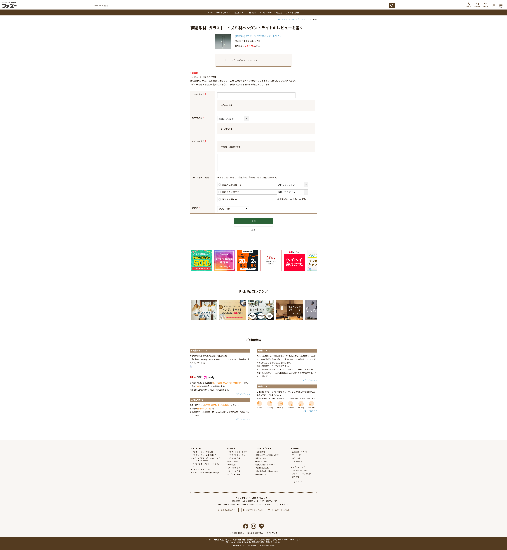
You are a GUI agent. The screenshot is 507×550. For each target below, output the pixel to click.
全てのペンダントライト (237, 455)
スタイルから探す (235, 458)
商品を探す (238, 12)
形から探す (232, 464)
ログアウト (296, 458)
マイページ (469, 5)
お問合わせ (477, 5)
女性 (304, 198)
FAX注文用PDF (261, 461)
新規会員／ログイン (300, 452)
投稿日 (196, 208)
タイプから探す (234, 468)
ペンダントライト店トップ (219, 12)
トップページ (297, 482)
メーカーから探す (235, 471)
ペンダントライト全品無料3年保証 (205, 472)
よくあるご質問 (292, 12)
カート (494, 5)
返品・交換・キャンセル (265, 464)
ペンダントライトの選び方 (271, 12)
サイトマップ (271, 533)
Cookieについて (262, 474)
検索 (392, 5)
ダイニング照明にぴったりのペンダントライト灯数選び (206, 459)
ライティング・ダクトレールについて (206, 465)
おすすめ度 (198, 117)
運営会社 (295, 477)
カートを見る (297, 461)
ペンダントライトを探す (237, 452)
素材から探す (233, 461)
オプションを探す (235, 474)
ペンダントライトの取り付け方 (204, 455)
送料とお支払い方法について (267, 455)
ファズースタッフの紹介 (301, 473)
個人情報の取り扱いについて (267, 471)
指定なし (283, 198)
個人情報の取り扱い (255, 533)
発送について (261, 458)
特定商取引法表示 (263, 468)
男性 (295, 198)
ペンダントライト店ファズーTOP (291, 19)
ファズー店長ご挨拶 (300, 470)
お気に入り (486, 5)
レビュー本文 (199, 141)
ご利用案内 (251, 12)
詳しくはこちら (243, 393)
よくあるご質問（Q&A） (201, 469)
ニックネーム (199, 94)
